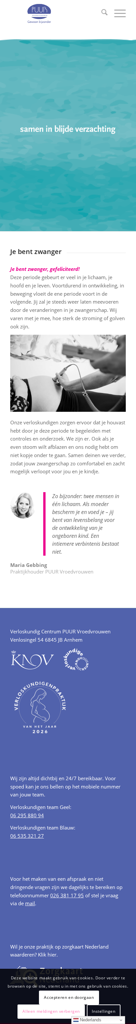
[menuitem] (101, 13)
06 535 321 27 (27, 835)
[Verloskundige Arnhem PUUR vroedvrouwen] (56, 13)
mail (30, 903)
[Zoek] (101, 13)
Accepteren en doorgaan (69, 997)
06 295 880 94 (27, 815)
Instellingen (103, 1011)
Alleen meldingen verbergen (51, 1011)
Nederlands (90, 1019)
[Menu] (117, 13)
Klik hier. (48, 954)
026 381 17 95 (67, 895)
